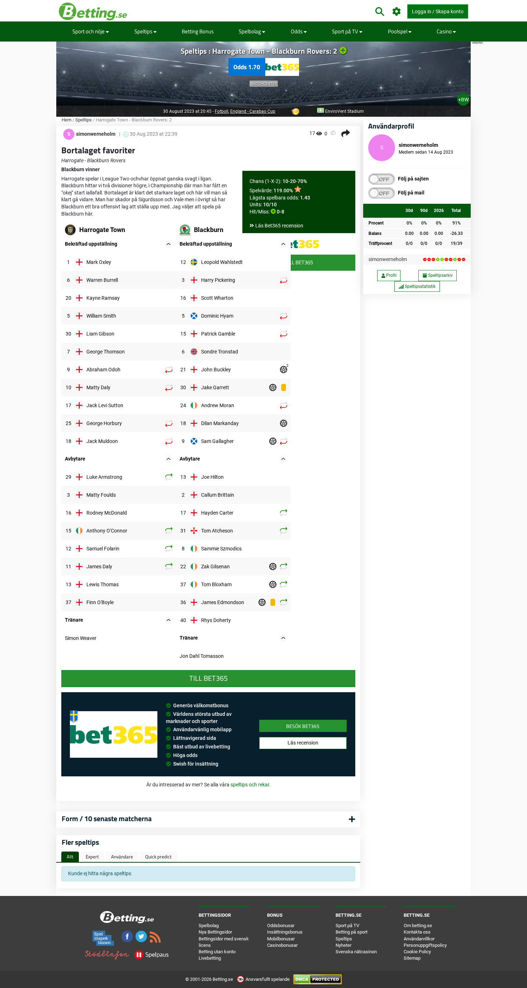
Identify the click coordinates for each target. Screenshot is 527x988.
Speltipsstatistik (420, 286)
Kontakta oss (417, 932)
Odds (297, 31)
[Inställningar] (396, 11)
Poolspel (398, 31)
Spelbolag (250, 31)
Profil (391, 275)
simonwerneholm (388, 259)
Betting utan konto (217, 951)
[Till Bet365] (298, 244)
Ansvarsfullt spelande (267, 979)
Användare (122, 856)
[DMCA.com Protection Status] (317, 979)
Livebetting (210, 958)
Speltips (143, 31)
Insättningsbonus (285, 932)
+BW (463, 99)
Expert (92, 856)
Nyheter (343, 945)
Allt (70, 856)
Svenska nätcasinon (356, 951)
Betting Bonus (198, 31)
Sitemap (412, 958)
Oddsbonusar (280, 925)
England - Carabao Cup (252, 111)
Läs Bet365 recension (279, 225)
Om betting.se (418, 925)
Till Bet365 (299, 262)
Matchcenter (264, 84)
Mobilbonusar (281, 938)
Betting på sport (351, 932)
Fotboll (221, 111)
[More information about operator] (113, 734)
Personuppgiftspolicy (425, 945)
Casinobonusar (282, 945)
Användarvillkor (419, 938)
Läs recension (303, 743)
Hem (66, 119)
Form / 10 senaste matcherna (107, 818)
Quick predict (158, 856)
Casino (445, 31)
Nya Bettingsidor (215, 932)
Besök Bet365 (302, 726)
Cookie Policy (417, 951)
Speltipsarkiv (440, 275)
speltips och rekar (250, 784)
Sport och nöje (89, 31)
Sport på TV (345, 31)
